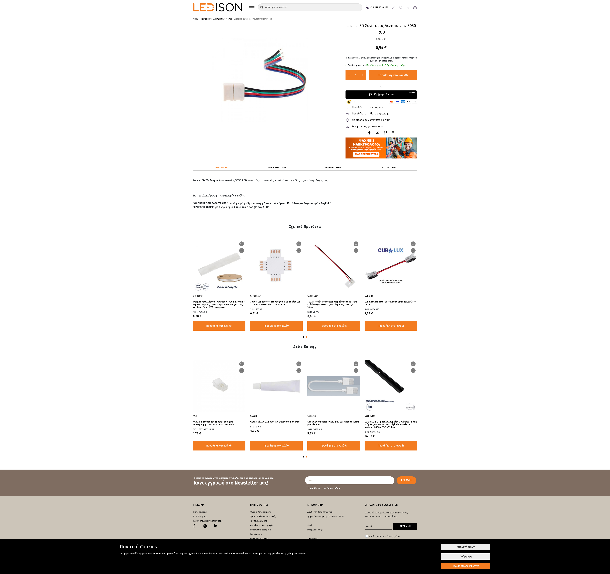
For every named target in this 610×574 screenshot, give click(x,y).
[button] (261, 7)
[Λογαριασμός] (394, 7)
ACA (195, 416)
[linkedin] (215, 526)
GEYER (253, 416)
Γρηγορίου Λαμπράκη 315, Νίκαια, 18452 (325, 516)
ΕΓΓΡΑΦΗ (406, 480)
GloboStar (198, 296)
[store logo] (217, 7)
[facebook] (194, 526)
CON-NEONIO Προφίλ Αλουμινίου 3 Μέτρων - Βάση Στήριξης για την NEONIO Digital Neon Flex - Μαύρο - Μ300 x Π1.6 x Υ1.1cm (391, 424)
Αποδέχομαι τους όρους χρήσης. (385, 536)
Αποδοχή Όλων (466, 546)
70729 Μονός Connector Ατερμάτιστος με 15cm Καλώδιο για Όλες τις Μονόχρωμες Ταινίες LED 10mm (332, 304)
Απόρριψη (466, 556)
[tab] (221, 168)
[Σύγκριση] (408, 7)
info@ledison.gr (314, 530)
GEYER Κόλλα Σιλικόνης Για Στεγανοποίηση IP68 (275, 421)
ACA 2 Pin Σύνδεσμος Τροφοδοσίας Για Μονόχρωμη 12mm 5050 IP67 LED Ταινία (213, 423)
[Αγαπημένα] (401, 7)
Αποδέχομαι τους (325, 488)
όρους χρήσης (334, 488)
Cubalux (369, 296)
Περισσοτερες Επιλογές (465, 565)
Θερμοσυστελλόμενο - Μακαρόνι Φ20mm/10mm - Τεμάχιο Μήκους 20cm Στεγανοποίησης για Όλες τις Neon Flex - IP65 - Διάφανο (219, 304)
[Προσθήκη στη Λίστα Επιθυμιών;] (241, 243)
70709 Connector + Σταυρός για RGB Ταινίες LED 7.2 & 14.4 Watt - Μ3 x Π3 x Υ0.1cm (275, 303)
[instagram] (205, 526)
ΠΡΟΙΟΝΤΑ (252, 7)
